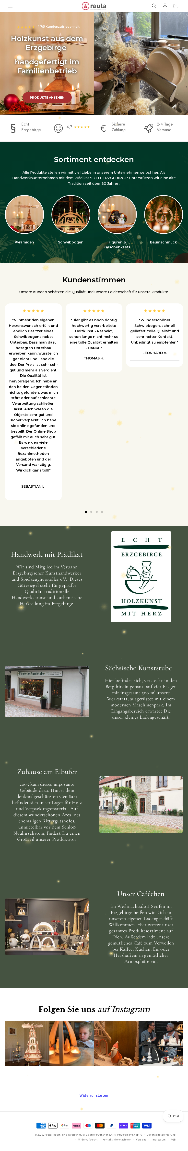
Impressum (159, 1139)
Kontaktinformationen (117, 1139)
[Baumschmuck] (163, 214)
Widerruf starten (94, 1095)
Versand (141, 1139)
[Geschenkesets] (117, 214)
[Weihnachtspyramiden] (24, 214)
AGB (173, 1139)
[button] (10, 5)
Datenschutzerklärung (161, 1134)
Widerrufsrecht (88, 1139)
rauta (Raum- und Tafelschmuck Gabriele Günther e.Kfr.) (80, 1134)
